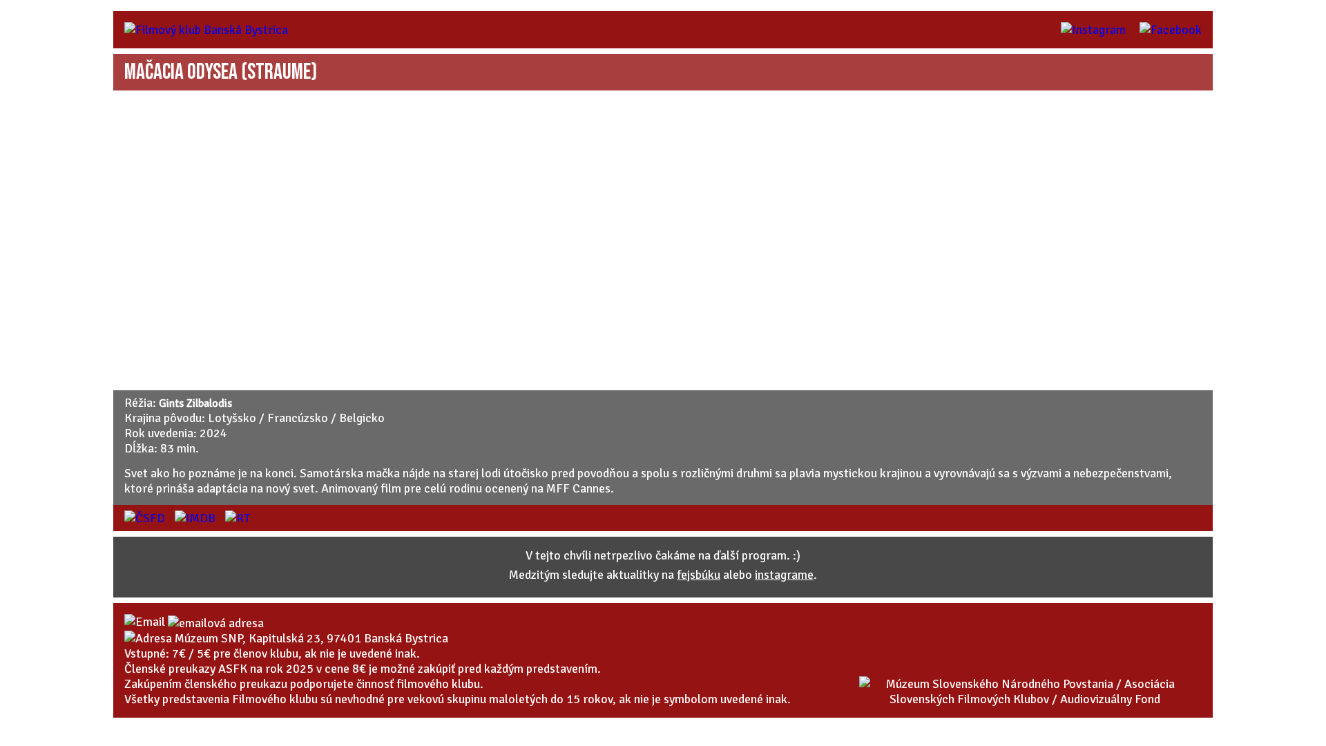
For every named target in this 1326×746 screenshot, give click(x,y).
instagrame (784, 574)
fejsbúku (698, 574)
